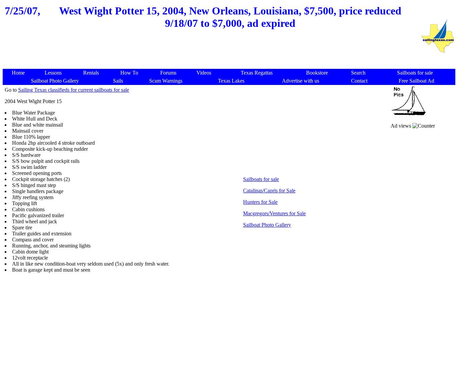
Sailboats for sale (261, 179)
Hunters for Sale (260, 202)
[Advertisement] (212, 53)
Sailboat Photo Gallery (267, 225)
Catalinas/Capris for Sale (269, 190)
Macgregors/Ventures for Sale (274, 213)
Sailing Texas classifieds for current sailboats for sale (73, 90)
